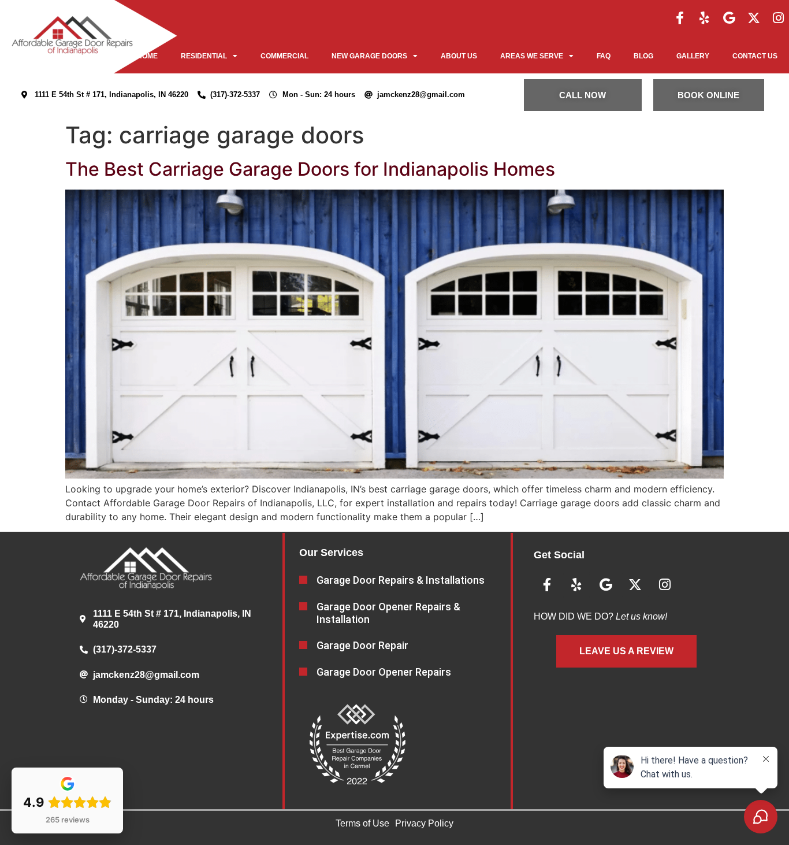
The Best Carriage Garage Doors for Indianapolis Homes (310, 169)
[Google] (606, 585)
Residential (204, 56)
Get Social (559, 555)
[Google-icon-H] (730, 18)
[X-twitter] (635, 585)
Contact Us (754, 56)
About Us (459, 56)
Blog (643, 56)
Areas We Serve (531, 56)
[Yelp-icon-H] (706, 18)
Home (147, 56)
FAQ (604, 56)
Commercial (284, 56)
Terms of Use (362, 823)
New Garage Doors (369, 56)
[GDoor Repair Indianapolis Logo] (72, 36)
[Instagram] (665, 585)
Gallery (692, 56)
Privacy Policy (424, 823)
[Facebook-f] (547, 585)
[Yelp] (576, 585)
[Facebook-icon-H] (681, 18)
